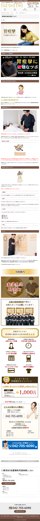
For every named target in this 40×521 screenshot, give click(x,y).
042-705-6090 (8, 480)
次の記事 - (29, 461)
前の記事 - (10, 461)
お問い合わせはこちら (9, 483)
